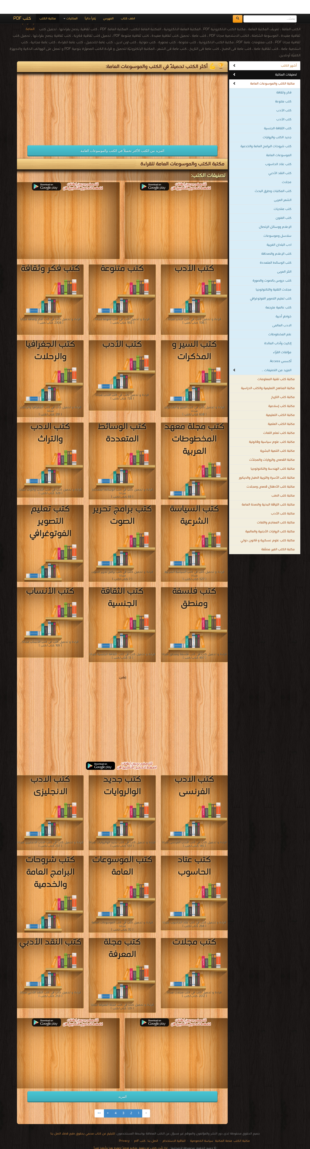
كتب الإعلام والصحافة (276, 240)
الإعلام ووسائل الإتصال (275, 213)
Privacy (124, 1127)
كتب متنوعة (283, 88)
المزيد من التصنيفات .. (276, 356)
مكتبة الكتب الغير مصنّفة (278, 536)
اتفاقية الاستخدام (174, 1127)
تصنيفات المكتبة (286, 61)
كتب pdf (140, 1127)
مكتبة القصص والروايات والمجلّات (272, 446)
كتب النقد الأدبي (279, 159)
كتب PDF (22, 5)
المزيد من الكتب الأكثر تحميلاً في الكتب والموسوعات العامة (122, 137)
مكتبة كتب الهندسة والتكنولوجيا (273, 455)
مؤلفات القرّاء (282, 339)
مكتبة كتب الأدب (283, 500)
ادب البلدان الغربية (279, 231)
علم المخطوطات (279, 321)
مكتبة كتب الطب (283, 482)
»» (99, 1099)
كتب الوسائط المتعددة (275, 249)
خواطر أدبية (283, 303)
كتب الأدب (283, 97)
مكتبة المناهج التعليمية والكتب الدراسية (268, 374)
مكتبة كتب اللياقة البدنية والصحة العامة (268, 491)
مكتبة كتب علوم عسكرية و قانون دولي (267, 527)
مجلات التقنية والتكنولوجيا (273, 276)
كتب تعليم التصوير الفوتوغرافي (270, 285)
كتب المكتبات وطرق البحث (273, 177)
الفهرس (108, 5)
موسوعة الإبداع (151, 1139)
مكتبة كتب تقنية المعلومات (276, 365)
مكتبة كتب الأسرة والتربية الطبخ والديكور (267, 464)
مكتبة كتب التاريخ (283, 383)
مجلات (286, 168)
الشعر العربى (282, 186)
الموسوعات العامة (278, 141)
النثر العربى (284, 258)
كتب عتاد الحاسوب (278, 150)
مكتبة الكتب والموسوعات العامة (272, 70)
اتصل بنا (152, 1127)
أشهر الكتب (289, 52)
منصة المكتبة (223, 1127)
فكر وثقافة (283, 79)
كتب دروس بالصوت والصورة (272, 267)
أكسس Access (280, 348)
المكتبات (71, 5)
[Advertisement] (68, 92)
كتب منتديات (282, 195)
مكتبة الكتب (47, 5)
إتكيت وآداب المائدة (277, 330)
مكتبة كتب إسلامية (281, 392)
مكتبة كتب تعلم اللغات (279, 419)
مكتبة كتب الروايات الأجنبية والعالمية (270, 518)
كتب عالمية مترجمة (278, 294)
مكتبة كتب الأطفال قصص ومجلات (271, 473)
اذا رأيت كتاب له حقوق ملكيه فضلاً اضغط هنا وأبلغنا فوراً (130, 1134)
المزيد (122, 1083)
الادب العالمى (281, 312)
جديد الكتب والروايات (277, 124)
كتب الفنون (283, 204)
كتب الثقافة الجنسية (277, 115)
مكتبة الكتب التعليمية (280, 401)
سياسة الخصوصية (201, 1127)
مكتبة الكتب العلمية (281, 410)
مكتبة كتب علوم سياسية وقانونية (272, 428)
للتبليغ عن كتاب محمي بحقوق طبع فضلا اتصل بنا (82, 1120)
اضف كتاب (128, 5)
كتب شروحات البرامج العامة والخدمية (265, 133)
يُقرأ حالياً (90, 5)
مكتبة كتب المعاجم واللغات (276, 509)
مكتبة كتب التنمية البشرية (277, 437)
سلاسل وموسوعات (277, 222)
